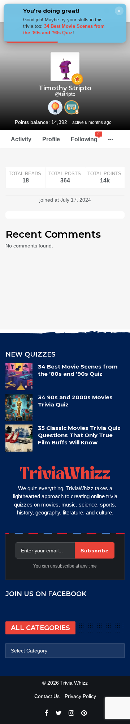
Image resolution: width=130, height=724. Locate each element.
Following (85, 137)
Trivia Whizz (74, 683)
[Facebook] (46, 713)
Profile (51, 139)
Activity (21, 139)
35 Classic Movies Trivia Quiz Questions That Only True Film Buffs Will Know (79, 435)
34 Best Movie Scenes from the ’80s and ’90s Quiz (78, 370)
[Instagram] (71, 713)
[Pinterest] (83, 713)
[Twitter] (58, 713)
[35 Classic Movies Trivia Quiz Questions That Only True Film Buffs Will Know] (18, 438)
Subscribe (95, 550)
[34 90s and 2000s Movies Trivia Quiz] (18, 407)
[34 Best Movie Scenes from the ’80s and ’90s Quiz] (18, 376)
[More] (110, 139)
